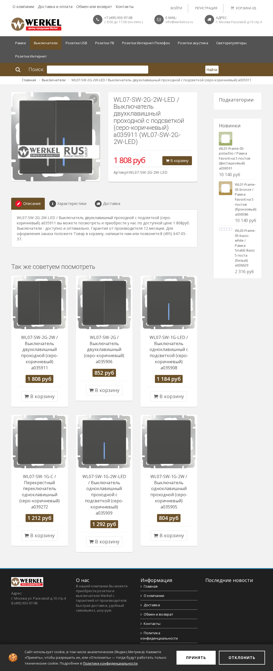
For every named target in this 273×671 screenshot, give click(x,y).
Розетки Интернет (31, 56)
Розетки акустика (193, 43)
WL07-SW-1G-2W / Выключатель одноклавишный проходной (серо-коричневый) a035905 (168, 492)
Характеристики (71, 203)
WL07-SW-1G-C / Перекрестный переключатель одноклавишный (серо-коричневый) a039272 (39, 492)
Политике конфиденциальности (110, 663)
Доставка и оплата (55, 6)
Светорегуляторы (231, 43)
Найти (212, 70)
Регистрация (206, 8)
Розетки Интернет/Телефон (146, 43)
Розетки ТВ (104, 43)
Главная (29, 80)
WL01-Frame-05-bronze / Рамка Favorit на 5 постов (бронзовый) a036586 (245, 199)
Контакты (125, 6)
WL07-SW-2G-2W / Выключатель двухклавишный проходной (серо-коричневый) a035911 (39, 352)
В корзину (178, 160)
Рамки (20, 43)
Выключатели (46, 43)
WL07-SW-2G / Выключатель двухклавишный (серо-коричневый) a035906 (104, 349)
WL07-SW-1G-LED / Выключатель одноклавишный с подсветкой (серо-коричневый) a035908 (169, 352)
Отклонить (241, 657)
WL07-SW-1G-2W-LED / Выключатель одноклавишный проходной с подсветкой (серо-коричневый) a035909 (104, 495)
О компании (23, 6)
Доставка (111, 203)
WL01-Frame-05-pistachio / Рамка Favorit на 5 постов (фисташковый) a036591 (234, 158)
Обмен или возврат (94, 6)
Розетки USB (76, 43)
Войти (176, 8)
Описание (32, 203)
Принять (196, 657)
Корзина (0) (246, 8)
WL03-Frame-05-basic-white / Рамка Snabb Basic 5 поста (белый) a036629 (245, 248)
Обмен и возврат (158, 614)
